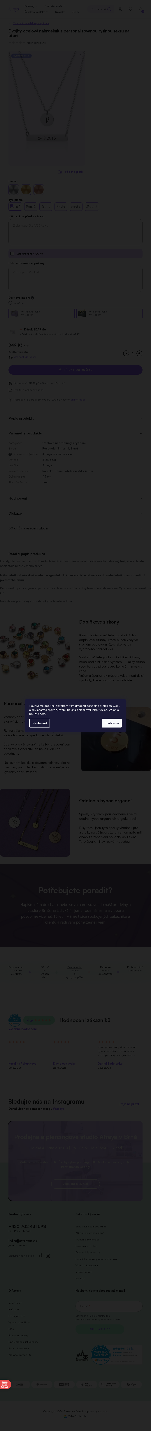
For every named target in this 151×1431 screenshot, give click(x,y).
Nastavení (39, 723)
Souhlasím (112, 723)
